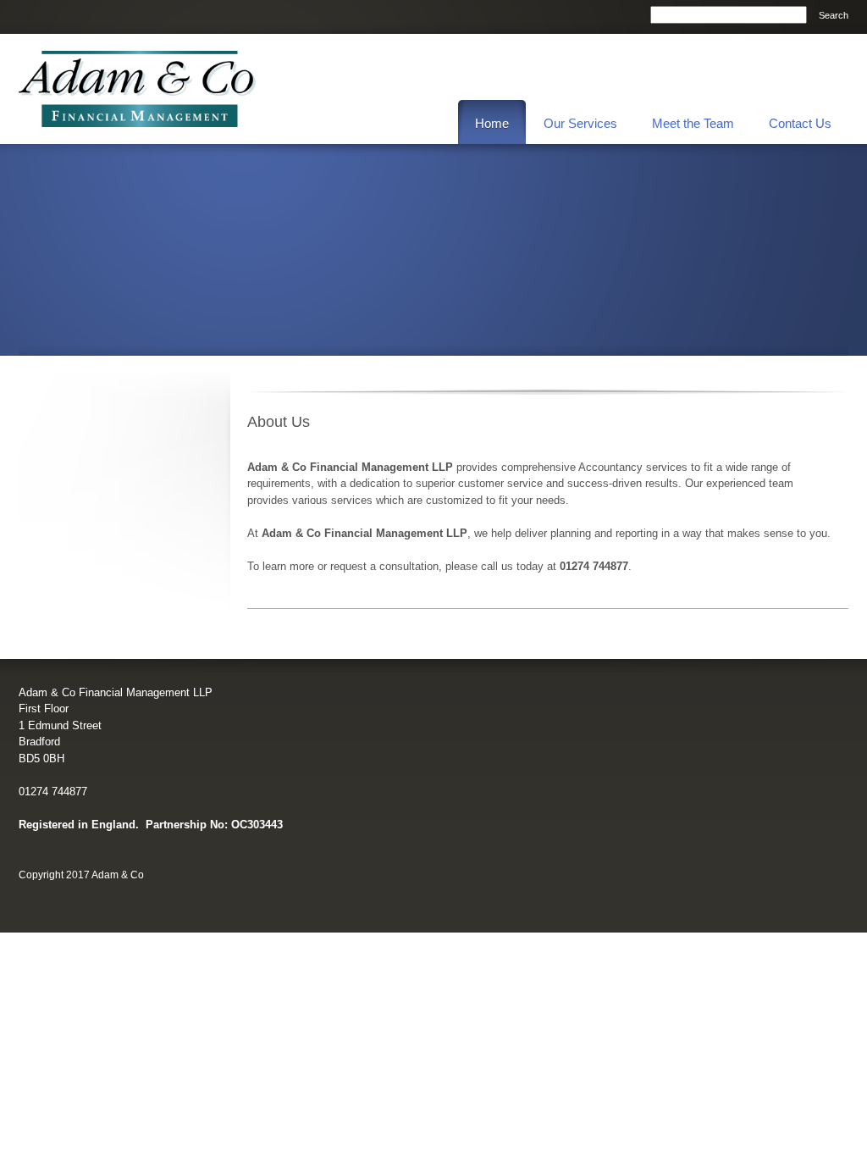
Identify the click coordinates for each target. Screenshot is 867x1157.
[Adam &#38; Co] (137, 89)
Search (833, 15)
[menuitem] (492, 122)
